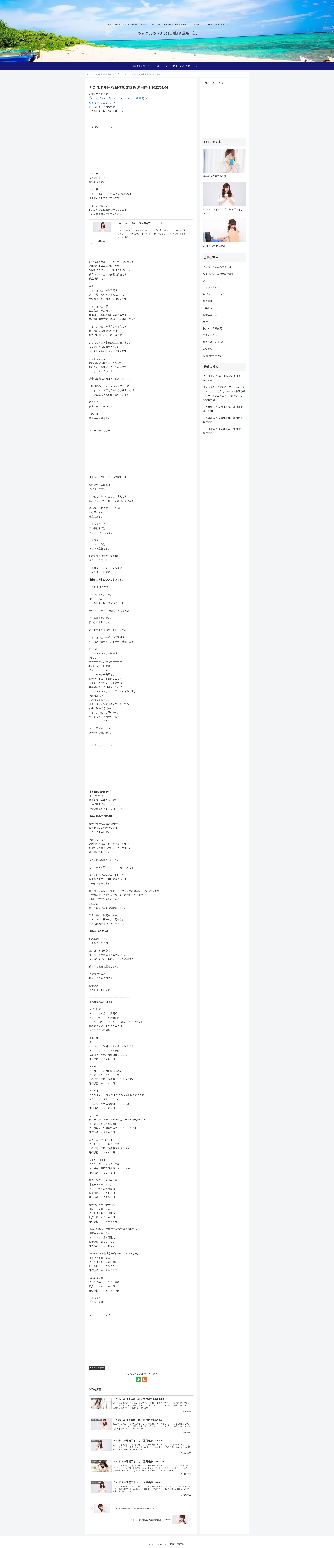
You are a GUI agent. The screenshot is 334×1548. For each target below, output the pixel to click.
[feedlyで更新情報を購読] (138, 1379)
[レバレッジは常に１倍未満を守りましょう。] (102, 227)
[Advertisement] (111, 147)
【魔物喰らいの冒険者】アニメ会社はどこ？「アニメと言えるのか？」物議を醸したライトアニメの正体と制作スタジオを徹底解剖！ (224, 393)
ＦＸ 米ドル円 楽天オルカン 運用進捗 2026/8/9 (223, 419)
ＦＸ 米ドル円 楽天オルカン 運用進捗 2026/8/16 (223, 408)
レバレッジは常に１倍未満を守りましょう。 (141, 223)
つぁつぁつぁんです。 (100, 103)
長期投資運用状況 (98, 1368)
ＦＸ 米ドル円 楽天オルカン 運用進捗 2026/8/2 (223, 431)
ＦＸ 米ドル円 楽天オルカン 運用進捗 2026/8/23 (223, 378)
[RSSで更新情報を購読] (144, 1379)
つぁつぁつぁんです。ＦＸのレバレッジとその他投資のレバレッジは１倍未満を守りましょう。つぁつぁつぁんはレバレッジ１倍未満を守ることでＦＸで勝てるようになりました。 (151, 233)
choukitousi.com (101, 243)
